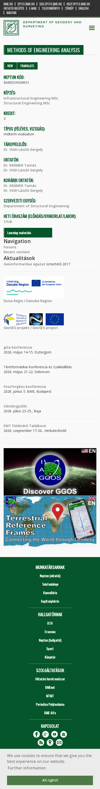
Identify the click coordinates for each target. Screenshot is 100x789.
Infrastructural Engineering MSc (31, 98)
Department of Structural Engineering (36, 206)
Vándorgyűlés (15, 406)
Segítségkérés (50, 601)
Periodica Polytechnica (50, 704)
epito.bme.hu (26, 4)
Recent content (17, 252)
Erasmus (50, 631)
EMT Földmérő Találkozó (25, 425)
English (84, 8)
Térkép (69, 8)
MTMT (50, 695)
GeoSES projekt (16, 327)
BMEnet (50, 687)
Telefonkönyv (51, 8)
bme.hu (8, 4)
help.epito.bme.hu (78, 4)
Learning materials (19, 232)
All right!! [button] (50, 780)
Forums (10, 247)
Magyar (12, 12)
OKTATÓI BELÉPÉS (14, 8)
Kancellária (50, 592)
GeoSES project (45, 327)
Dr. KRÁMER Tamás (20, 165)
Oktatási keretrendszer (50, 678)
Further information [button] (27, 768)
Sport (50, 648)
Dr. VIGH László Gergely (23, 149)
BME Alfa (50, 712)
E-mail (33, 8)
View (10, 66)
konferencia (21, 347)
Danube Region (39, 301)
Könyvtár (50, 656)
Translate (27, 66)
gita (7, 347)
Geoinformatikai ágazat (24, 264)
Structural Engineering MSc (27, 103)
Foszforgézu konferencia (25, 386)
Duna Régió (13, 301)
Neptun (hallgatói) (50, 640)
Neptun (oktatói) (50, 575)
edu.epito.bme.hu (51, 4)
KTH (50, 623)
